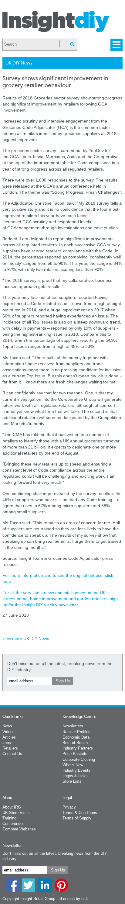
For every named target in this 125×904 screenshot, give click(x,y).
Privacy (69, 807)
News (7, 726)
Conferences (13, 823)
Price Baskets (74, 753)
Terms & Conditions (79, 812)
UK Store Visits (16, 812)
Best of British (75, 742)
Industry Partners (77, 748)
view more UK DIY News (25, 638)
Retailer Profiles (76, 731)
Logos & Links (75, 776)
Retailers (10, 748)
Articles (9, 737)
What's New (72, 765)
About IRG (11, 807)
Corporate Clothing (78, 759)
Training (9, 818)
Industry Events (76, 770)
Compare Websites (19, 829)
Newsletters (72, 726)
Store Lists (72, 781)
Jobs (6, 742)
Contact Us (12, 753)
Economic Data (76, 737)
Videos (8, 731)
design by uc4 (75, 898)
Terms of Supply (76, 818)
